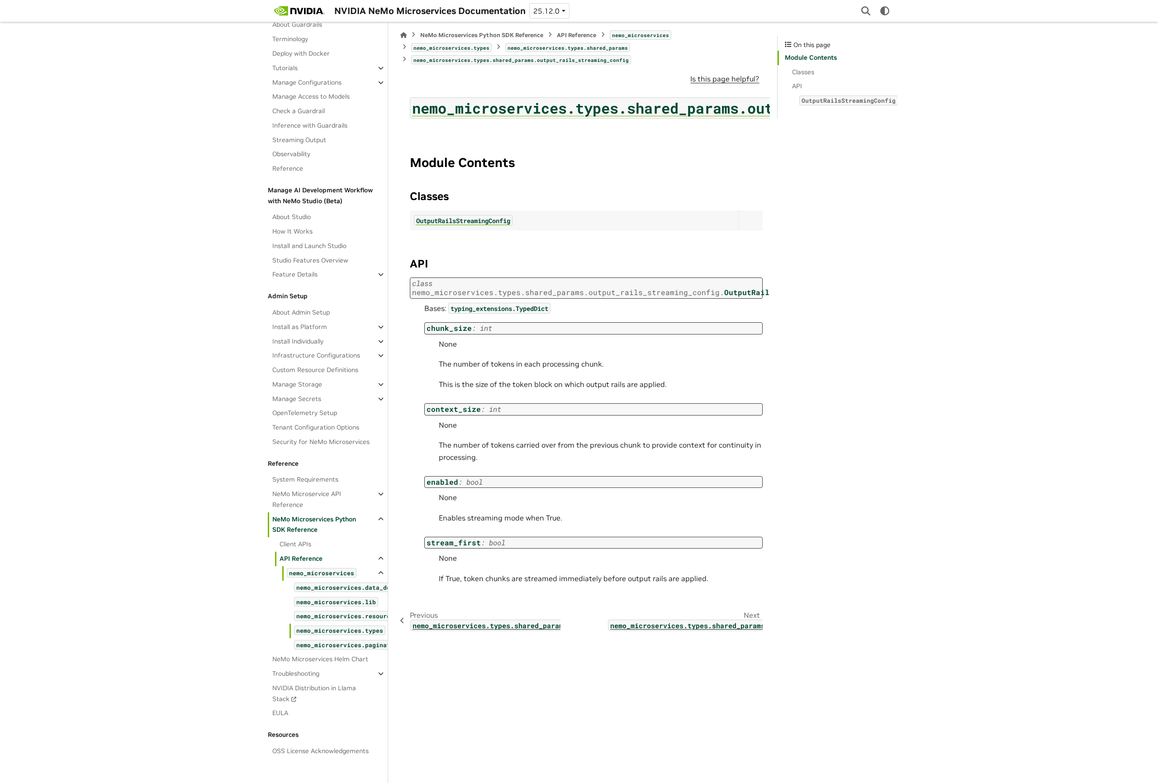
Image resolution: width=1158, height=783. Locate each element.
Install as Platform (299, 327)
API (797, 86)
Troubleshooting (295, 673)
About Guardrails (297, 24)
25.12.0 (546, 10)
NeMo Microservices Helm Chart (320, 659)
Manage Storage (297, 384)
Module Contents (811, 57)
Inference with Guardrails (309, 125)
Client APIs (295, 544)
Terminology (290, 39)
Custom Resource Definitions (315, 370)
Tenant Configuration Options (315, 427)
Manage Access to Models (311, 96)
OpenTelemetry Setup (304, 413)
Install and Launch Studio (309, 246)
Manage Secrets (296, 399)
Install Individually (297, 341)
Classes (803, 72)
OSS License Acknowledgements (320, 751)
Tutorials (285, 68)
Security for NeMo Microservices (321, 442)
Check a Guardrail (298, 111)
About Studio (291, 217)
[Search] (865, 11)
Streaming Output (299, 140)
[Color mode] (884, 11)
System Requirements (305, 479)
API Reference (301, 558)
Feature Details (295, 274)
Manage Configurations (307, 82)
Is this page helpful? (724, 78)
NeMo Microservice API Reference (306, 499)
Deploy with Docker (301, 53)
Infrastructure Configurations (316, 355)
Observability (291, 154)
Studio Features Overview (310, 260)
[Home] (403, 35)
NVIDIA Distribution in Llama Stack (314, 693)
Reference (287, 168)
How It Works (292, 231)
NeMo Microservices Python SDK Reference (314, 524)
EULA (280, 713)
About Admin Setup (301, 312)
